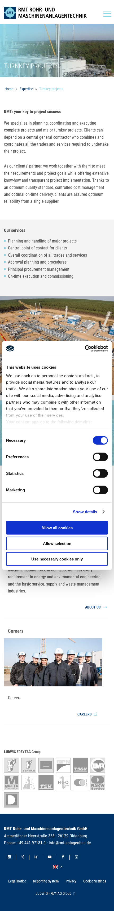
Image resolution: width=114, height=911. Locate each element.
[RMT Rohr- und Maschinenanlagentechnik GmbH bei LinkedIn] (9, 857)
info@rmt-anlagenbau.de (70, 842)
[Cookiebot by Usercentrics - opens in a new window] (85, 348)
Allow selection (57, 543)
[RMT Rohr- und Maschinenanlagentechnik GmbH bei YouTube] (50, 857)
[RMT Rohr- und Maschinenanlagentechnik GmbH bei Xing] (23, 857)
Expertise (26, 89)
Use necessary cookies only (57, 559)
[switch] (100, 457)
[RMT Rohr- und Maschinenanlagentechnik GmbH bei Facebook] (63, 857)
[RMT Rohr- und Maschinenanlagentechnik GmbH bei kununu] (36, 857)
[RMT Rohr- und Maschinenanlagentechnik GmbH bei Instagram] (76, 857)
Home (9, 89)
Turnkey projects (51, 89)
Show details (85, 511)
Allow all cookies (57, 528)
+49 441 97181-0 (31, 842)
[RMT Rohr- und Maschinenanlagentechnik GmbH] (49, 13)
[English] (58, 867)
